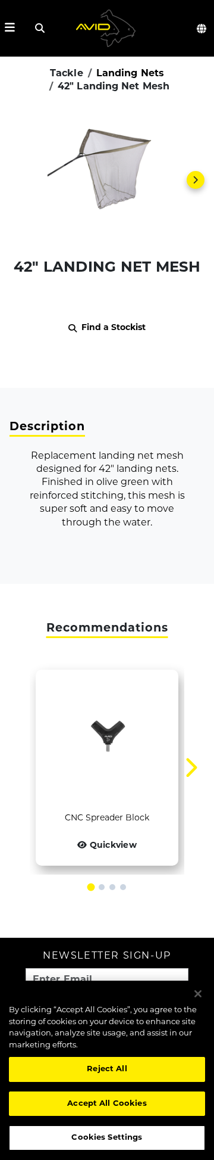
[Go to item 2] (102, 887)
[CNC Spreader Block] (107, 741)
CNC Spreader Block (107, 818)
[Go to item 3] (112, 887)
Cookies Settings (106, 1138)
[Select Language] (202, 28)
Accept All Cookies (106, 1104)
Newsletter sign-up (107, 956)
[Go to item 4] (123, 887)
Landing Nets (130, 74)
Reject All (107, 1069)
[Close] (198, 994)
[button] (107, 179)
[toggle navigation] (10, 28)
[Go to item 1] (91, 887)
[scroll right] (195, 180)
